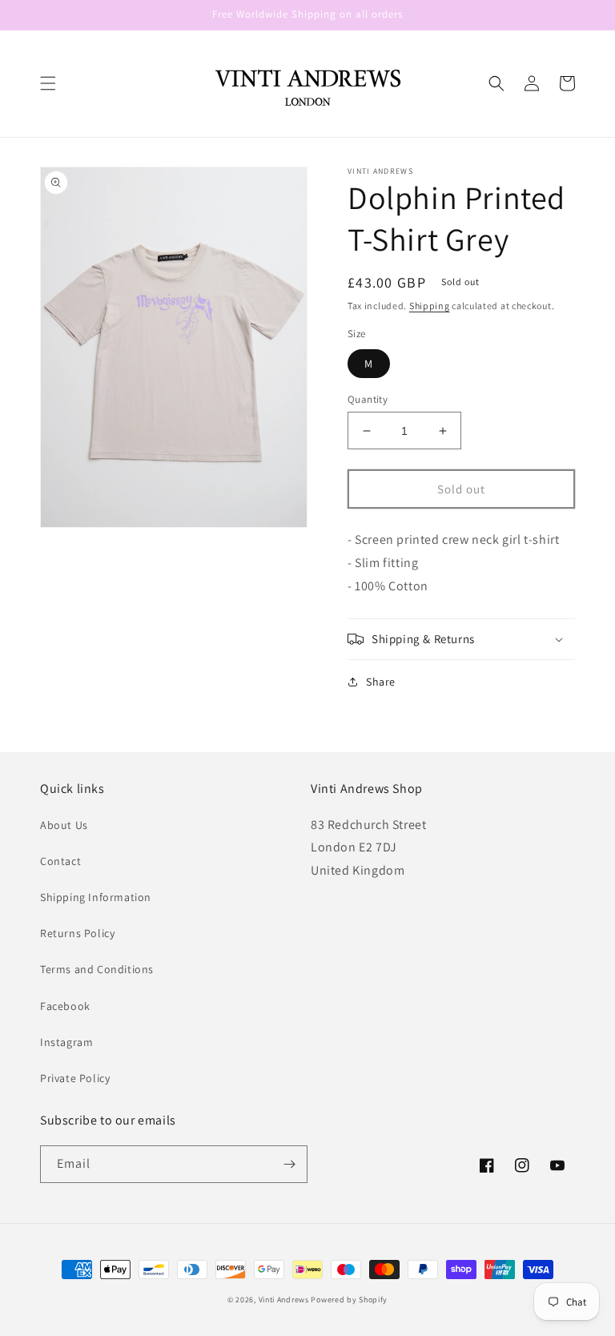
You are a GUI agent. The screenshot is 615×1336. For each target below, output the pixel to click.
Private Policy (75, 1078)
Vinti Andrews (284, 1299)
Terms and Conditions (97, 969)
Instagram (66, 1042)
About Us (64, 825)
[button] (48, 83)
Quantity (368, 399)
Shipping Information (95, 897)
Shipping (429, 306)
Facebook (65, 1006)
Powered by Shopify (349, 1299)
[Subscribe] (289, 1164)
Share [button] (381, 681)
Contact (60, 861)
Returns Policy (77, 933)
